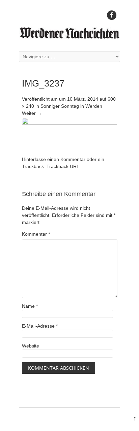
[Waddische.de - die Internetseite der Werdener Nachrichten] (69, 37)
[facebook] (112, 15)
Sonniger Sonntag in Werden (71, 106)
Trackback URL (63, 166)
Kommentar (36, 234)
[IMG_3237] (69, 123)
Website (30, 346)
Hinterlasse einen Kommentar (53, 159)
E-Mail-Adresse (40, 326)
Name (30, 306)
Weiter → (32, 113)
